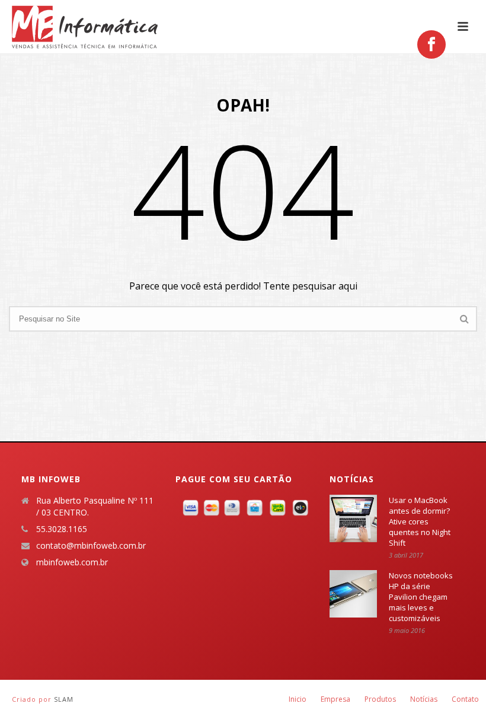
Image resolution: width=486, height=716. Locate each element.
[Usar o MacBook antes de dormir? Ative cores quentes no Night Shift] (353, 518)
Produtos (380, 699)
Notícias (423, 699)
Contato (465, 699)
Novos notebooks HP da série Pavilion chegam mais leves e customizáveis (421, 596)
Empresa (335, 699)
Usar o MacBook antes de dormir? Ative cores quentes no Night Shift (419, 521)
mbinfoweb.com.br (72, 562)
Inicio (297, 699)
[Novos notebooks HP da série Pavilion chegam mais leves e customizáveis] (353, 594)
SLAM (63, 699)
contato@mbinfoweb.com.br (91, 545)
